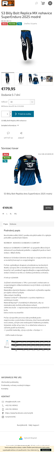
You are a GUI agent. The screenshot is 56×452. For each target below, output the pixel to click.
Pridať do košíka (24, 114)
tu (38, 450)
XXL (15, 213)
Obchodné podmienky (10, 382)
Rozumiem (46, 450)
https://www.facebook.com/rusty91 (19, 413)
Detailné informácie (8, 125)
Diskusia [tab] (13, 224)
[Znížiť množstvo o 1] (10, 115)
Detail (48, 208)
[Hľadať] (36, 3)
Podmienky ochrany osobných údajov (15, 385)
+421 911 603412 (11, 405)
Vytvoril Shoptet (30, 438)
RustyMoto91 (22, 425)
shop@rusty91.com (12, 401)
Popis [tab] (6, 224)
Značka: (30, 23)
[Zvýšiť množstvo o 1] (10, 112)
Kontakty (4, 388)
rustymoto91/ (10, 417)
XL (11, 213)
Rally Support (34, 425)
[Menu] (50, 3)
